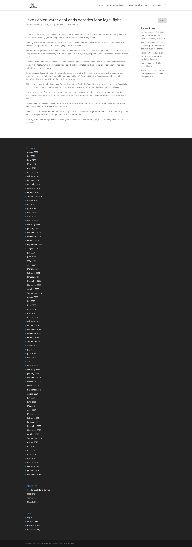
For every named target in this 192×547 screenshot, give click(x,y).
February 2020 (33, 466)
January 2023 (33, 325)
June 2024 (31, 256)
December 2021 (34, 377)
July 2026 (31, 156)
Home (101, 5)
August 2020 (32, 442)
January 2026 (33, 180)
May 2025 (31, 212)
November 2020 (34, 430)
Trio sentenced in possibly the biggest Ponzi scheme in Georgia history (153, 73)
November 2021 (34, 381)
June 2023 (31, 305)
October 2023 (33, 289)
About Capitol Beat (115, 5)
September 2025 (34, 196)
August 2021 (32, 394)
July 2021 (31, 398)
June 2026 (31, 160)
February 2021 (33, 418)
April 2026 (31, 168)
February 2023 (33, 321)
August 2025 (32, 200)
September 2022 (34, 341)
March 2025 (32, 220)
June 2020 (31, 450)
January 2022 (33, 373)
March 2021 (32, 414)
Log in (30, 517)
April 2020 (31, 458)
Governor (31, 498)
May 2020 (31, 454)
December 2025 (34, 184)
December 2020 (34, 426)
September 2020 (34, 438)
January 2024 (33, 277)
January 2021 (33, 422)
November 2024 (34, 236)
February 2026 (33, 176)
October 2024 (33, 240)
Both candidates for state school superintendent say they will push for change (152, 45)
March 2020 (32, 462)
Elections (31, 494)
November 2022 (34, 333)
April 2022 (31, 361)
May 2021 (31, 406)
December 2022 (34, 329)
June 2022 (31, 353)
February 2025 (33, 224)
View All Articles (135, 5)
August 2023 (32, 297)
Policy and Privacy (153, 5)
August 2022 (32, 345)
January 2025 (33, 228)
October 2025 (33, 192)
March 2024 (32, 269)
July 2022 (31, 349)
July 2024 (31, 253)
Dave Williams (34, 24)
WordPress (69, 543)
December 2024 (34, 232)
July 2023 (31, 301)
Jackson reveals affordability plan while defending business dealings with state (153, 35)
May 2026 (31, 164)
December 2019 (34, 474)
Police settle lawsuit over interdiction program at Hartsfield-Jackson (152, 56)
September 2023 (34, 293)
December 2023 (34, 281)
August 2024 (32, 248)
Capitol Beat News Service (67, 24)
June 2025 (31, 208)
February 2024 (33, 273)
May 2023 (31, 309)
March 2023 (32, 317)
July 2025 (31, 204)
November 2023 (34, 285)
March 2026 (32, 172)
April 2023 (31, 313)
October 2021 (33, 385)
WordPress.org (33, 529)
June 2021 (31, 402)
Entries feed (32, 521)
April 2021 (31, 410)
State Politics (32, 502)
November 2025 (34, 188)
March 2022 (32, 365)
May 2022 (31, 357)
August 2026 (32, 152)
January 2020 (33, 470)
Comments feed (34, 525)
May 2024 (31, 260)
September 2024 (34, 244)
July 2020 (31, 446)
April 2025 (31, 216)
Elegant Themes (44, 543)
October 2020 (33, 434)
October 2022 (33, 337)
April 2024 (31, 265)
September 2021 (34, 390)
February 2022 (33, 369)
